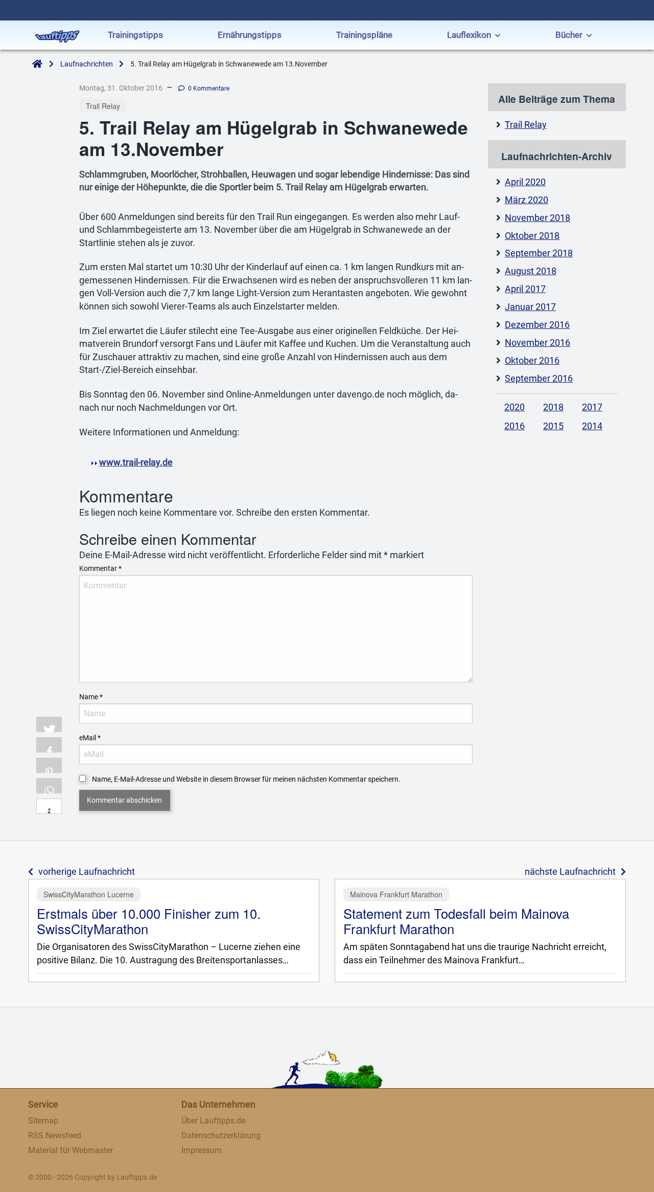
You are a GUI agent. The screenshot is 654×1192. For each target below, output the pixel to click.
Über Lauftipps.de (213, 1120)
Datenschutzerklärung (221, 1135)
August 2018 (530, 271)
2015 (553, 426)
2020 (514, 407)
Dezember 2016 (537, 325)
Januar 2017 (530, 307)
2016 (514, 426)
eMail (90, 738)
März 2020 (526, 200)
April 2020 (525, 182)
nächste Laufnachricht (570, 872)
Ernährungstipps (250, 35)
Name (91, 697)
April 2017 (525, 289)
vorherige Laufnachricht (86, 872)
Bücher (568, 35)
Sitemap (43, 1120)
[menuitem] (135, 36)
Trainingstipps (135, 35)
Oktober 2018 (532, 236)
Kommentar (100, 568)
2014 (592, 426)
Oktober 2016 (532, 361)
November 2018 (537, 218)
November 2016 (537, 343)
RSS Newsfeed (54, 1135)
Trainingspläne (364, 35)
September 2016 (539, 378)
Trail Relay (526, 125)
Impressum (201, 1150)
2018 (553, 407)
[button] (49, 724)
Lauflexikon (469, 35)
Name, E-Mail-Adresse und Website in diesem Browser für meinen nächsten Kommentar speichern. (246, 779)
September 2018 (539, 253)
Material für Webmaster (70, 1150)
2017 (592, 407)
